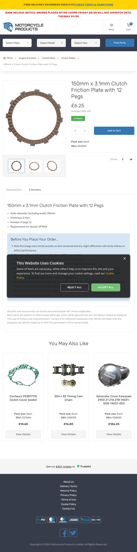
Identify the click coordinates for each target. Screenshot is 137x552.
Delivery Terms (68, 486)
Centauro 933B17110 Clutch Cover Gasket (23, 398)
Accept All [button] (106, 287)
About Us (68, 481)
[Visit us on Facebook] (64, 533)
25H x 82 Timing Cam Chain (68, 398)
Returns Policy (68, 490)
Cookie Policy (68, 504)
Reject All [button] (74, 287)
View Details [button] (23, 434)
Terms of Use (68, 499)
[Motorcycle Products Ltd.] (23, 27)
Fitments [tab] (35, 189)
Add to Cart (114, 130)
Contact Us (68, 508)
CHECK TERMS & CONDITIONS (94, 4)
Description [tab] (14, 189)
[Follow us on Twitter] (73, 533)
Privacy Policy (68, 495)
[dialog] (68, 276)
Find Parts (120, 42)
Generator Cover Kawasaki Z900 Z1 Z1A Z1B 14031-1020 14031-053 (113, 400)
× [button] (124, 258)
